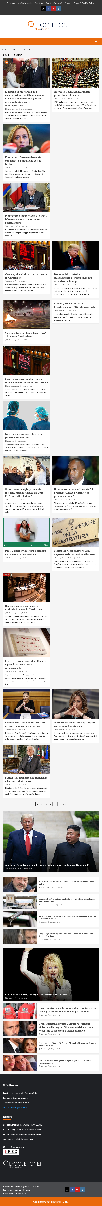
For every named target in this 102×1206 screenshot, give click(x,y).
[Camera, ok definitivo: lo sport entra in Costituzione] (26, 255)
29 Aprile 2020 (70, 729)
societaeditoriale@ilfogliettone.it (18, 1139)
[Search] (95, 41)
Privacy (68, 3)
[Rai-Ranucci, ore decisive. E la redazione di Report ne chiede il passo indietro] (20, 884)
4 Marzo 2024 (73, 98)
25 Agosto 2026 (59, 887)
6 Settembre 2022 (22, 340)
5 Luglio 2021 (21, 441)
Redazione (11, 3)
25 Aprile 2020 (21, 784)
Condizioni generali (54, 3)
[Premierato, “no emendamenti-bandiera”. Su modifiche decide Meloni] (26, 138)
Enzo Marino (11, 226)
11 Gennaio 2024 (22, 167)
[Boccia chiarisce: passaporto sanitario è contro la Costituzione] (26, 587)
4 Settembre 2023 (71, 285)
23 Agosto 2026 (55, 922)
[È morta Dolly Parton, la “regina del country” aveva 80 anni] (51, 974)
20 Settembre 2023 (22, 281)
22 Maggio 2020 (22, 671)
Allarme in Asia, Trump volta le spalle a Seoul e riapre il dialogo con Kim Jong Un (47, 865)
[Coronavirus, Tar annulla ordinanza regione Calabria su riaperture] (26, 704)
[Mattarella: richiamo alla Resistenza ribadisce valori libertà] (26, 759)
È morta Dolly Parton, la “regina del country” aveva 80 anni (36, 994)
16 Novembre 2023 (24, 226)
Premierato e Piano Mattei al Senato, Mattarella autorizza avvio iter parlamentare (26, 219)
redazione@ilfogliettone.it (15, 1107)
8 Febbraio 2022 (27, 386)
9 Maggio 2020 (21, 729)
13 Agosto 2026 (55, 1066)
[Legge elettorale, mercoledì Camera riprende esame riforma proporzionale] (26, 642)
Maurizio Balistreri (13, 386)
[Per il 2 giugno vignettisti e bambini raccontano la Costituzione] (26, 532)
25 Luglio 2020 (72, 499)
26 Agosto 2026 (27, 868)
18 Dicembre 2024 (27, 109)
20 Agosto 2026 (59, 905)
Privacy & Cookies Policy (84, 3)
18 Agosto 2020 (26, 499)
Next (64, 804)
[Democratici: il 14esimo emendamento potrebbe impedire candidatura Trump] (75, 255)
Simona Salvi (60, 499)
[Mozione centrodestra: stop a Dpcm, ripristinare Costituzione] (75, 704)
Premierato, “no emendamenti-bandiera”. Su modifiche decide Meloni (23, 161)
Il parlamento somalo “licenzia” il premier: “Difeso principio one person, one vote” (73, 493)
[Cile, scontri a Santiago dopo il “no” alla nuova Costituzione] (26, 314)
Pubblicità (39, 3)
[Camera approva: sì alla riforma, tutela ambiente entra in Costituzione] (26, 360)
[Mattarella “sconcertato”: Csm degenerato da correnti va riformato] (75, 532)
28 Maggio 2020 (22, 613)
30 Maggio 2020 (75, 558)
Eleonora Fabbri (61, 98)
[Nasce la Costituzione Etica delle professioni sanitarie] (26, 415)
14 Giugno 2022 (71, 310)
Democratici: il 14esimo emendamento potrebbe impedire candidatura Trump (73, 278)
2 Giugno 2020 (21, 558)
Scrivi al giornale (25, 3)
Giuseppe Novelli (12, 109)
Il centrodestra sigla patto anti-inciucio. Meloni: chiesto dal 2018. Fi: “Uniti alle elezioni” (24, 493)
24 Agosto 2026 (55, 1034)
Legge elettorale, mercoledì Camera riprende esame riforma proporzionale (25, 664)
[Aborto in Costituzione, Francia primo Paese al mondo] (75, 73)
